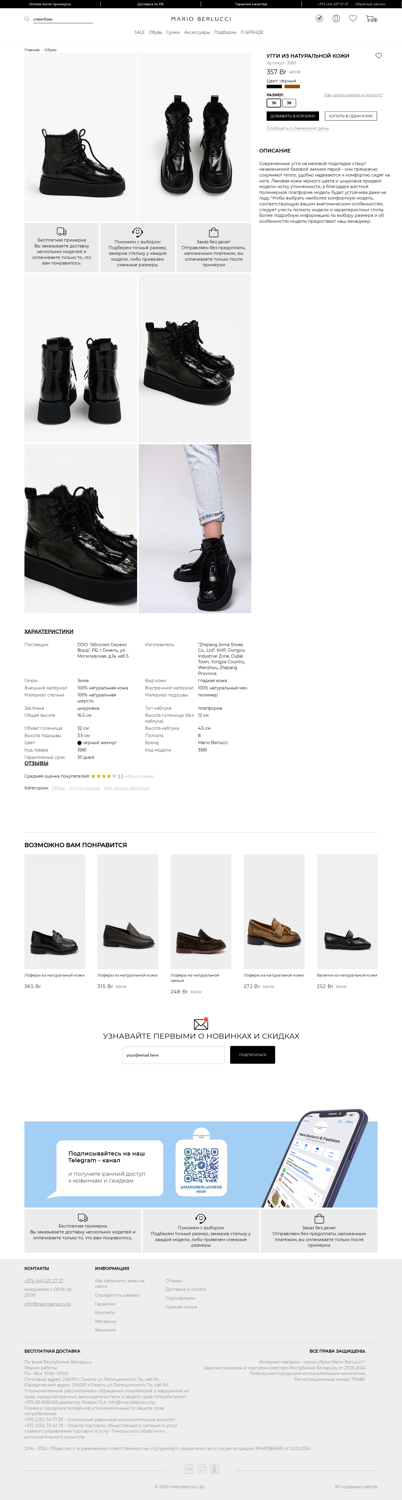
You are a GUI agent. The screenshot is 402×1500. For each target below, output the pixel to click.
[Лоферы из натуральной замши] (201, 912)
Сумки (173, 32)
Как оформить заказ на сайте (119, 1283)
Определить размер (117, 1295)
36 (274, 103)
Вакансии (105, 1330)
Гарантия (105, 1304)
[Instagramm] (201, 1475)
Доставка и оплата (186, 1289)
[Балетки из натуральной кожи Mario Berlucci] (347, 912)
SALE (139, 32)
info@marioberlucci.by (47, 1304)
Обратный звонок (370, 4)
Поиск (28, 18)
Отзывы (174, 1280)
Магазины (106, 1321)
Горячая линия (181, 1307)
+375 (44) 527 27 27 (333, 4)
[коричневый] (293, 86)
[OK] (214, 1475)
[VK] (188, 1475)
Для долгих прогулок (127, 788)
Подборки (225, 32)
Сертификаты (180, 1298)
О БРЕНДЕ (252, 32)
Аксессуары (197, 32)
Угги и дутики (84, 788)
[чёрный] (275, 86)
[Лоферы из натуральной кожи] (54, 912)
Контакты (105, 1312)
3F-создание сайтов (356, 1486)
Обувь (155, 32)
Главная (32, 50)
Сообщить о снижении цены (298, 128)
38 (289, 103)
